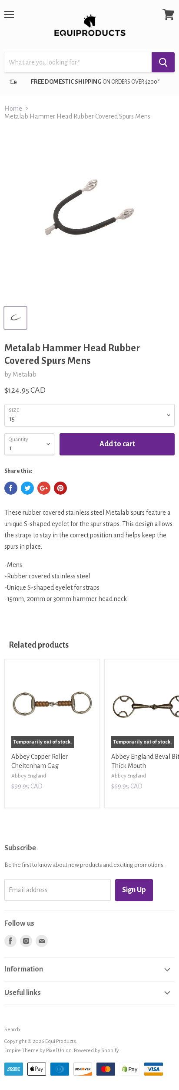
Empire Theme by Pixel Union (38, 1050)
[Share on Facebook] (10, 488)
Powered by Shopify (96, 1050)
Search (12, 1029)
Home (13, 108)
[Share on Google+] (43, 488)
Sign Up (134, 890)
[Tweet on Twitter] (27, 488)
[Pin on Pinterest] (60, 488)
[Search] (163, 62)
